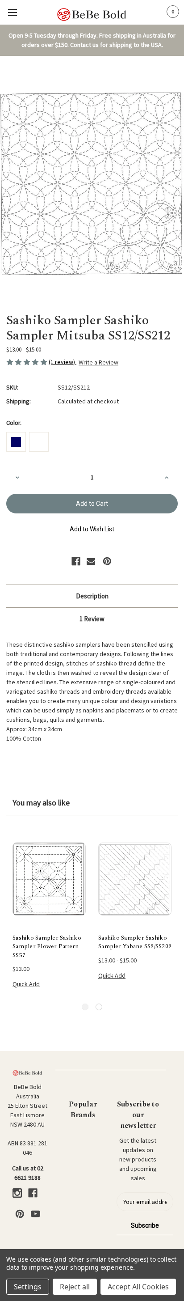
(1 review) (62, 362)
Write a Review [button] (98, 362)
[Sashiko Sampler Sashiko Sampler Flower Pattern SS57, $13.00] (49, 879)
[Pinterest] (107, 561)
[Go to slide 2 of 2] (99, 1007)
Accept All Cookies (138, 1287)
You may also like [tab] (41, 802)
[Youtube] (35, 1214)
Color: (13, 423)
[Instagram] (17, 1193)
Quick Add (26, 984)
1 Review (92, 618)
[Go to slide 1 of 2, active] (85, 1007)
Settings (28, 1287)
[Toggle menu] (12, 12)
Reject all (75, 1287)
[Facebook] (75, 561)
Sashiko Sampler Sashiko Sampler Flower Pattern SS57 (47, 947)
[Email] (91, 561)
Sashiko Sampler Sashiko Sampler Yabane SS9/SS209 (134, 942)
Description (92, 596)
